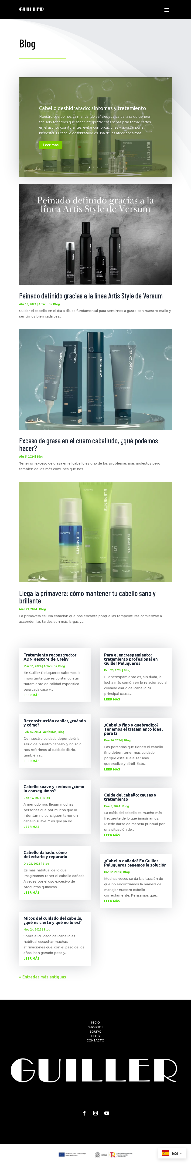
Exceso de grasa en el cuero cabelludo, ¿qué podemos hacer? (88, 444)
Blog (56, 304)
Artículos (45, 304)
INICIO (95, 1022)
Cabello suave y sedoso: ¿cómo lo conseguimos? (54, 788)
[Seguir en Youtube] (106, 1113)
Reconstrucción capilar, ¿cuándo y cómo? (55, 722)
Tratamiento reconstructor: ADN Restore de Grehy (50, 657)
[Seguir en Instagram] (95, 1113)
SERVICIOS (95, 1027)
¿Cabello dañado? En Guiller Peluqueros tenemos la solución (135, 862)
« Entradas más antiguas (42, 976)
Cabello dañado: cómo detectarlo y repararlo (45, 854)
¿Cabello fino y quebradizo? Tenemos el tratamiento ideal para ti (133, 729)
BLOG (95, 1036)
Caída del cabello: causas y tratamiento (130, 797)
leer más (32, 695)
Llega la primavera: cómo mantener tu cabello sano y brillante (87, 597)
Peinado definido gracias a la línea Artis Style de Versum (91, 295)
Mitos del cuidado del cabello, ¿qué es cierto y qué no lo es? (53, 920)
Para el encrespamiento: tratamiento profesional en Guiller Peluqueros (131, 659)
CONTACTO (95, 1040)
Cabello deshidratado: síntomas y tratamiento (92, 108)
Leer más (51, 145)
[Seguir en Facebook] (84, 1113)
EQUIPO (96, 1031)
